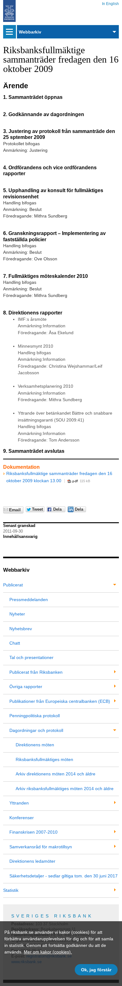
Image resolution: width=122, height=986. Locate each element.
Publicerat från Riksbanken (36, 672)
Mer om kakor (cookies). (48, 951)
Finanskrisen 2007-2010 (33, 832)
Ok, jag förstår (96, 969)
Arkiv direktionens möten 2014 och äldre (55, 773)
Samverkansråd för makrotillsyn (40, 846)
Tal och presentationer (31, 657)
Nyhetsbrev (20, 628)
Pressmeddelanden (28, 599)
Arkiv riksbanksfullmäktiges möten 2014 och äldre (65, 788)
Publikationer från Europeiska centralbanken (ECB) (59, 701)
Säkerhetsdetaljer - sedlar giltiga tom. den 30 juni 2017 (63, 875)
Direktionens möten (35, 744)
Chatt (14, 643)
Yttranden (19, 802)
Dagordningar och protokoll (36, 730)
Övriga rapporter (25, 686)
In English (110, 3)
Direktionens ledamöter (32, 861)
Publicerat (13, 584)
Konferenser (21, 817)
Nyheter (17, 613)
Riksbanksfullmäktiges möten (44, 759)
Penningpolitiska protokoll (34, 715)
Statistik (10, 890)
